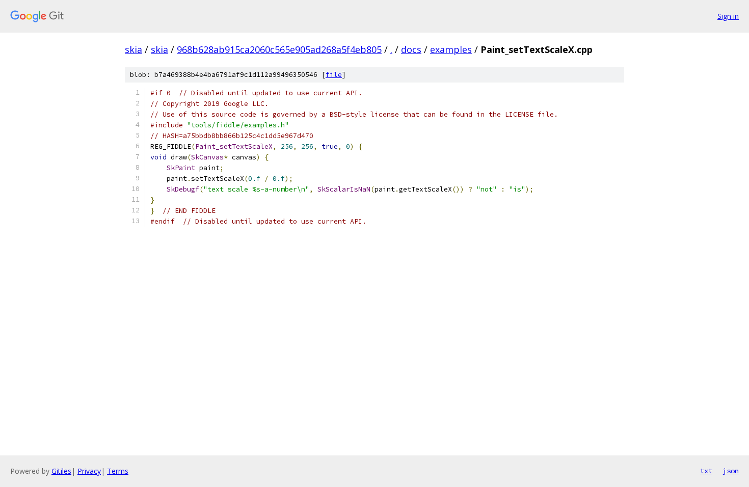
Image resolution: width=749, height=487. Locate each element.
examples (451, 49)
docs (411, 49)
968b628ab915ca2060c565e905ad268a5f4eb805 (279, 49)
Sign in (728, 16)
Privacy (89, 471)
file (334, 74)
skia (133, 49)
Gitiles (61, 471)
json (731, 470)
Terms (117, 471)
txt (706, 470)
